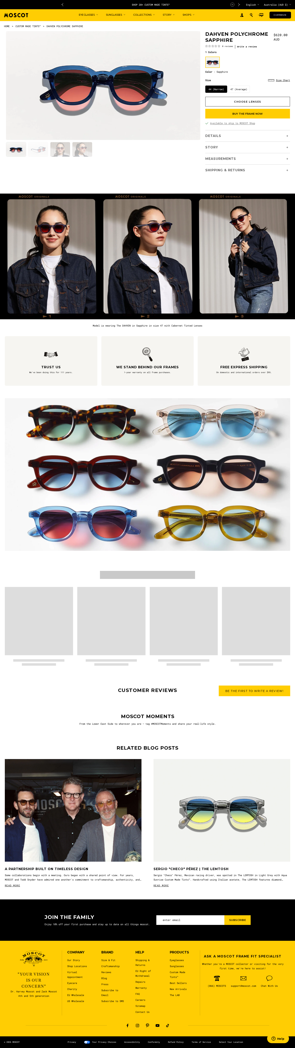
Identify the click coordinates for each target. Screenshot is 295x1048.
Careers (140, 999)
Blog (104, 978)
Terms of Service (201, 1042)
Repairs (140, 981)
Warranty (141, 987)
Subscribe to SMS (112, 1001)
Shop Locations (77, 966)
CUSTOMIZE (280, 15)
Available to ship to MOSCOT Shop (232, 123)
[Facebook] (127, 1025)
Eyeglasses (177, 960)
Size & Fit (108, 960)
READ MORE (12, 885)
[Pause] (232, 5)
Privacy (72, 1042)
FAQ (137, 993)
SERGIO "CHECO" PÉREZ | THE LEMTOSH (191, 869)
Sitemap (140, 1005)
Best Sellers (178, 983)
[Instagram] (137, 1025)
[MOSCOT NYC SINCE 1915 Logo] (16, 15)
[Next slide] (239, 4)
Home (7, 26)
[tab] (16, 149)
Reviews (106, 972)
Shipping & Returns (142, 962)
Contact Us (142, 1011)
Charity (72, 989)
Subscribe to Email (109, 993)
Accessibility (132, 1042)
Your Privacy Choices (104, 1042)
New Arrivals (178, 989)
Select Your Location (231, 1042)
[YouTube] (157, 1025)
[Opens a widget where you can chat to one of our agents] (278, 1039)
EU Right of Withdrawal (143, 973)
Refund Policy (176, 1042)
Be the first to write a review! (254, 691)
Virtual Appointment (75, 974)
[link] (219, 46)
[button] (251, 15)
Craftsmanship (110, 966)
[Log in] (241, 15)
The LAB (175, 995)
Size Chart (283, 80)
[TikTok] (167, 1025)
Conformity (154, 1042)
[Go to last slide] (62, 4)
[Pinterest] (147, 1025)
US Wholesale (75, 1001)
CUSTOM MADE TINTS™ (28, 26)
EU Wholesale (75, 995)
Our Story (73, 960)
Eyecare (72, 983)
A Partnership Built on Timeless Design (46, 869)
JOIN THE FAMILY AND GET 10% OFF (151, 4)
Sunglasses (177, 966)
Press (104, 984)
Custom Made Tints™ (177, 974)
